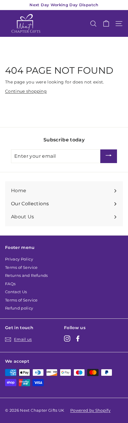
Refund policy (19, 308)
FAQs (10, 283)
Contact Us (16, 291)
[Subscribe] (108, 156)
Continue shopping (26, 91)
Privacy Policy (19, 259)
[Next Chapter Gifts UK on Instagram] (67, 338)
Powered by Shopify (90, 410)
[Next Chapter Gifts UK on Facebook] (78, 338)
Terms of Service (21, 267)
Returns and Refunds (26, 275)
